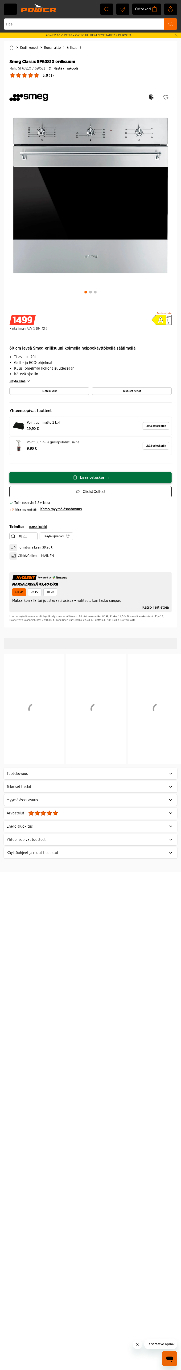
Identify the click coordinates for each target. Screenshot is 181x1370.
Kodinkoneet (29, 48)
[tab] (85, 292)
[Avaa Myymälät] (122, 9)
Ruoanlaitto (52, 48)
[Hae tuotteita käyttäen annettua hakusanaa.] (170, 24)
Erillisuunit (73, 48)
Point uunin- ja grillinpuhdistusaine (53, 442)
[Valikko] (10, 9)
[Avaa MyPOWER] (170, 9)
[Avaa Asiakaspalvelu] (106, 9)
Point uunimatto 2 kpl (43, 422)
